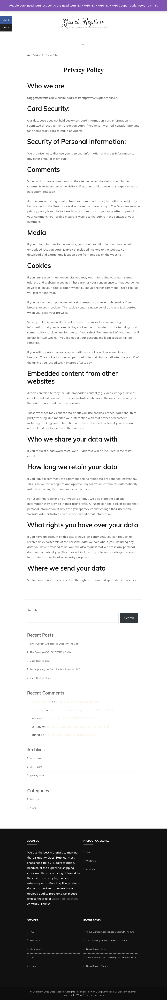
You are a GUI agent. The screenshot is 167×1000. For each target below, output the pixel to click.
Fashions (34, 799)
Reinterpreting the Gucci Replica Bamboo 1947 (55, 669)
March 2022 (36, 758)
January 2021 (37, 775)
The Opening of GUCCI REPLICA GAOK (50, 652)
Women (90, 869)
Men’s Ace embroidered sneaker (78, 702)
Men (88, 852)
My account (36, 948)
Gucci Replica (83, 21)
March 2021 (36, 767)
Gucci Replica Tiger (40, 660)
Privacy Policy (97, 994)
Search (32, 610)
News (33, 807)
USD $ (7, 20)
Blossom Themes (127, 991)
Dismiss (152, 5)
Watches (91, 860)
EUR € (7, 28)
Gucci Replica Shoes (40, 678)
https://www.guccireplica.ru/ (100, 98)
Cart (32, 957)
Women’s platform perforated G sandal (71, 735)
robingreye (37, 710)
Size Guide (35, 940)
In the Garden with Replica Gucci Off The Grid (54, 643)
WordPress (82, 994)
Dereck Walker (40, 702)
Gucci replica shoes (65, 898)
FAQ (32, 931)
